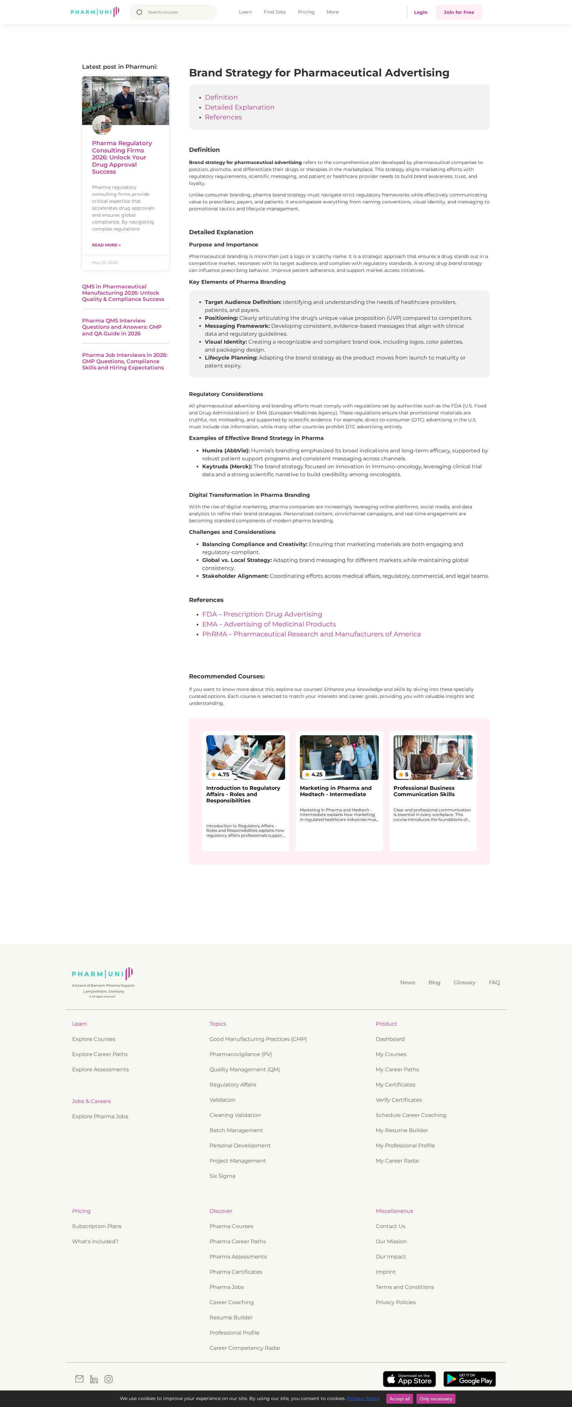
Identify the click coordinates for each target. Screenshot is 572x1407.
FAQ (494, 982)
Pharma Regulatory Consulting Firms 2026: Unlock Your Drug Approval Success (122, 157)
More (333, 12)
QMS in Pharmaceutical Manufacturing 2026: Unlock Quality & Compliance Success (123, 292)
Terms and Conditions (405, 1287)
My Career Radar (397, 1161)
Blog (434, 982)
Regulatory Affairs (233, 1085)
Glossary (465, 982)
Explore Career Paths (100, 1054)
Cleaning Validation (235, 1115)
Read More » (106, 244)
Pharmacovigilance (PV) (241, 1054)
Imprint (386, 1272)
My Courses (391, 1054)
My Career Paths (397, 1069)
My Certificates (395, 1085)
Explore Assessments (100, 1069)
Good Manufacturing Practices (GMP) (258, 1039)
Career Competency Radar (245, 1348)
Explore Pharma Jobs (100, 1116)
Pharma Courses (231, 1226)
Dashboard (390, 1039)
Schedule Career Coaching (411, 1115)
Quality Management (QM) (245, 1069)
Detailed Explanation (240, 107)
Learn (245, 12)
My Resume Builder (402, 1130)
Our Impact (391, 1257)
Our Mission (391, 1241)
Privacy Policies (396, 1302)
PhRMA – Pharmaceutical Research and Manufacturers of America (311, 634)
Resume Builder (231, 1317)
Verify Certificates (399, 1100)
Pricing (306, 12)
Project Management (238, 1161)
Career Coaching (232, 1302)
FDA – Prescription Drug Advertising (262, 614)
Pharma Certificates (236, 1272)
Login (421, 12)
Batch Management (236, 1130)
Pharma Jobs (227, 1287)
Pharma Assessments (238, 1257)
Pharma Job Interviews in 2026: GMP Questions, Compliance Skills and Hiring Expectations (124, 361)
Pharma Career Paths (238, 1241)
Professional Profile (235, 1333)
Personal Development (240, 1145)
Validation (223, 1100)
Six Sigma (222, 1176)
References (223, 117)
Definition (221, 97)
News (407, 982)
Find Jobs (275, 12)
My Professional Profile (405, 1145)
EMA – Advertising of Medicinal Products (269, 624)
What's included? (95, 1241)
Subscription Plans (96, 1226)
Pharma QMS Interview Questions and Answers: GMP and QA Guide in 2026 (122, 327)
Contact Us (390, 1226)
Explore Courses (93, 1039)
